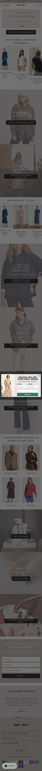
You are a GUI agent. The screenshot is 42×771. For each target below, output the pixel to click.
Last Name (30, 384)
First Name (19, 384)
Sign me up (28, 394)
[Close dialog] (39, 376)
